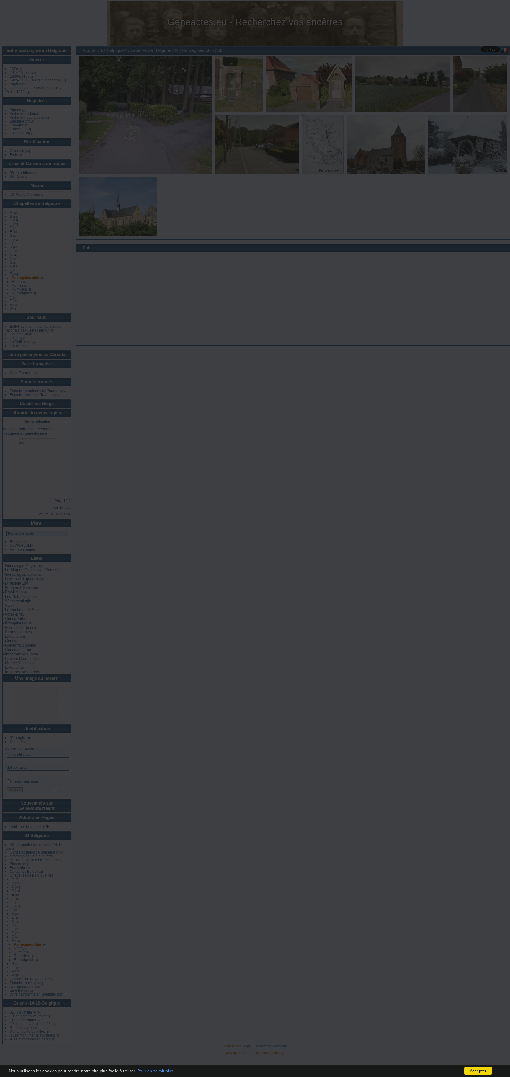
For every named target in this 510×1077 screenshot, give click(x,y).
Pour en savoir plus (155, 1070)
